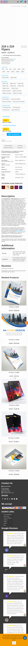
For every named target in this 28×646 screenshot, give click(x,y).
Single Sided (13, 77)
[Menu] (25, 2)
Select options (14, 312)
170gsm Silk (20, 83)
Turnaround (5, 105)
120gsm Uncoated (16, 90)
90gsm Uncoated (6, 90)
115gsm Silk (5, 83)
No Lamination (5, 99)
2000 (19, 69)
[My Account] (18, 2)
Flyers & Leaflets (8, 141)
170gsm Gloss (14, 88)
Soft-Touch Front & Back (18, 101)
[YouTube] (12, 499)
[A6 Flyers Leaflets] (25, 47)
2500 (23, 69)
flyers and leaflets (20, 231)
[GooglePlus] (10, 499)
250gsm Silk (5, 85)
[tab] (8, 146)
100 (3, 69)
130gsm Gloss (5, 88)
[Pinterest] (14, 499)
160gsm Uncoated (6, 93)
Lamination (5, 97)
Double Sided (5, 77)
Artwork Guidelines (8, 145)
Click (14, 59)
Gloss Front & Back (15, 99)
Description (20, 145)
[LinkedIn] (17, 499)
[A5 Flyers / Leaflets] (22, 47)
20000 (22, 71)
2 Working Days (16, 107)
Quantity (4, 67)
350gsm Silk (13, 85)
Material (4, 81)
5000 (3, 71)
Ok (14, 642)
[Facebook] (3, 499)
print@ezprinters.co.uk (8, 492)
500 (10, 69)
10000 (12, 71)
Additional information (8, 147)
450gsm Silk (21, 85)
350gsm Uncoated (17, 93)
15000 (17, 71)
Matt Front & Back (6, 101)
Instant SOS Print (15, 109)
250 (7, 69)
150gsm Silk (13, 83)
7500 (8, 71)
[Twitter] (5, 499)
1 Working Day (5, 109)
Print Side (4, 75)
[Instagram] (7, 499)
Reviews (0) (20, 147)
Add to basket (14, 134)
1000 (14, 69)
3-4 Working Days (6, 107)
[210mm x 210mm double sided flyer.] (14, 20)
